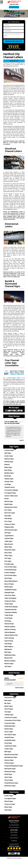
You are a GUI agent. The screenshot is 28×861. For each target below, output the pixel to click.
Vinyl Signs (8, 810)
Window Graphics (10, 661)
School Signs (8, 780)
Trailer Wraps (8, 615)
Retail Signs (8, 774)
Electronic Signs (9, 513)
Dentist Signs (8, 729)
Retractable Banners (11, 581)
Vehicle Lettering (10, 629)
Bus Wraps (7, 476)
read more (8, 436)
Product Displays (9, 572)
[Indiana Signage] (14, 817)
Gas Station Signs (10, 734)
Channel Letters (9, 487)
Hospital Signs (9, 737)
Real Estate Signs (10, 768)
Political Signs (9, 763)
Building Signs (9, 473)
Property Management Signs (13, 766)
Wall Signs (7, 652)
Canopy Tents (8, 481)
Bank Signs (8, 700)
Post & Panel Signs (10, 567)
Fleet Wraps (8, 518)
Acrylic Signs (8, 456)
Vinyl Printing (8, 641)
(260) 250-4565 (14, 4)
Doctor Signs (8, 731)
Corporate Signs (9, 723)
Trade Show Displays (11, 606)
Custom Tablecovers (11, 496)
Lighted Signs (8, 538)
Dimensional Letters (10, 507)
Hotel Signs (8, 743)
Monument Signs (9, 550)
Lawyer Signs (8, 749)
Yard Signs (7, 666)
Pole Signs (7, 561)
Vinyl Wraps (8, 643)
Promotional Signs (10, 575)
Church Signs (8, 709)
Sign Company (14, 832)
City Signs (7, 712)
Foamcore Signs (9, 524)
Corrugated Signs (10, 493)
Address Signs (9, 459)
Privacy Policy (14, 835)
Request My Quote (13, 41)
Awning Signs (8, 461)
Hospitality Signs (9, 740)
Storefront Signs (9, 595)
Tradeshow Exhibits (10, 612)
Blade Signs (8, 467)
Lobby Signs (8, 541)
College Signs (8, 714)
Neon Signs (8, 552)
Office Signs (8, 555)
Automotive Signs (10, 697)
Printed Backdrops (10, 570)
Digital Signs (8, 504)
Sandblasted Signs (10, 589)
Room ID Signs (9, 584)
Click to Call (14, 7)
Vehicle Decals (9, 624)
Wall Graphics (8, 646)
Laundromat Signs (10, 746)
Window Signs (8, 663)
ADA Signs (7, 453)
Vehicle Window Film (11, 635)
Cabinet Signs (8, 479)
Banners (7, 464)
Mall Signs (7, 751)
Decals (6, 498)
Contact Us (14, 840)
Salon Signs (8, 777)
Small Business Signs (11, 783)
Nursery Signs (8, 760)
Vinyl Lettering (9, 638)
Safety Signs (8, 587)
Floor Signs (8, 521)
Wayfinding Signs (10, 655)
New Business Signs (10, 757)
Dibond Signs (8, 501)
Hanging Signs (9, 527)
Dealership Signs (9, 726)
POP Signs (7, 558)
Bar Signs (7, 703)
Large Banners (9, 535)
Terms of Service (14, 837)
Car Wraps (7, 484)
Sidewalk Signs (9, 592)
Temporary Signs (9, 601)
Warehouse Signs (10, 786)
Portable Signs (9, 564)
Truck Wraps (8, 618)
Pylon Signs (8, 578)
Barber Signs (8, 706)
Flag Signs (7, 515)
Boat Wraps (8, 470)
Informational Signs (10, 530)
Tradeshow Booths (10, 609)
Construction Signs (10, 717)
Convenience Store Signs (12, 720)
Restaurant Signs (9, 771)
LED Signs (7, 533)
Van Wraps (7, 621)
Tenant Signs (8, 604)
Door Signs (8, 510)
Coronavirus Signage (11, 490)
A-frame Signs (9, 450)
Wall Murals (8, 649)
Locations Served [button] (13, 844)
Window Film (8, 658)
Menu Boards (8, 544)
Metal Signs (8, 547)
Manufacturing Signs (11, 754)
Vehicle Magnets (9, 632)
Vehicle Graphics (9, 626)
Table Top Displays (10, 598)
